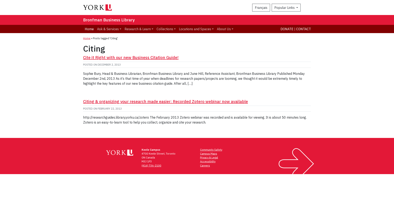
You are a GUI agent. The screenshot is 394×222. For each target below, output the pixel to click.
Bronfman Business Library (109, 20)
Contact (303, 29)
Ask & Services (108, 29)
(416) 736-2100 (151, 165)
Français (261, 8)
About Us (224, 29)
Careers (205, 165)
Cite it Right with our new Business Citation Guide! (131, 57)
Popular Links (285, 8)
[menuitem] (109, 29)
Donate (287, 29)
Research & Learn (138, 29)
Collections (165, 29)
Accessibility (207, 161)
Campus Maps (208, 153)
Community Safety (211, 149)
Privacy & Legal (209, 157)
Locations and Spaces (195, 29)
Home (89, 29)
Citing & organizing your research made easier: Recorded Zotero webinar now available (165, 101)
